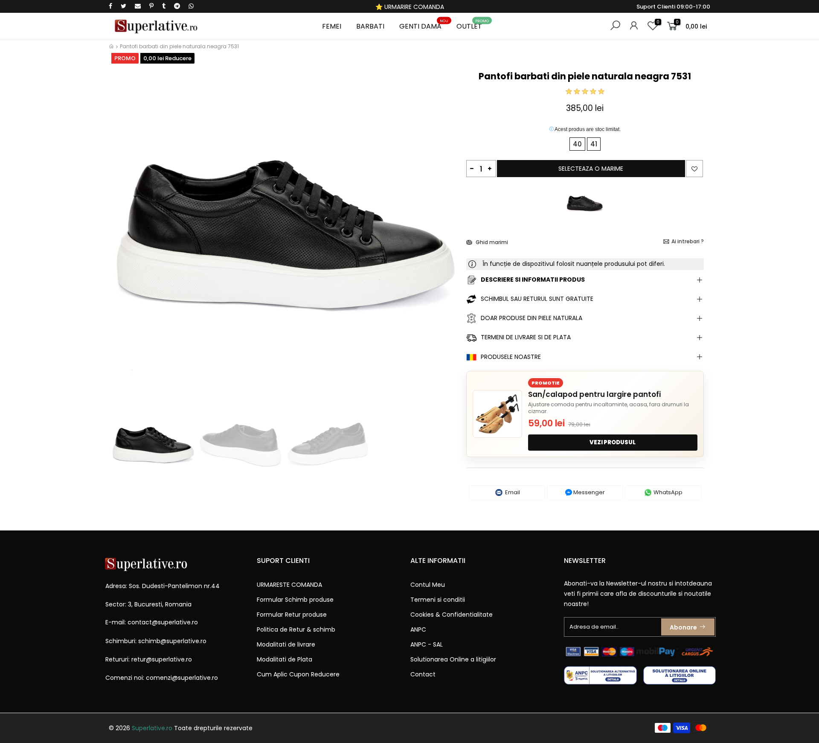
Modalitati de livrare (286, 644)
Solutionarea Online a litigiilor (453, 659)
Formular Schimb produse (295, 599)
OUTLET (472, 25)
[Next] (445, 233)
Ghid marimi (491, 242)
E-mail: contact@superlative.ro (151, 622)
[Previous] (123, 233)
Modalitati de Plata (284, 659)
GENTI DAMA (423, 25)
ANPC (418, 629)
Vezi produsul (613, 442)
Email (512, 492)
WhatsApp (667, 492)
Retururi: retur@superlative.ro (148, 659)
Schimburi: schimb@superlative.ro (155, 641)
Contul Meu (427, 584)
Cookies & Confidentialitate (451, 614)
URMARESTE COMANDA (289, 584)
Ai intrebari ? (687, 241)
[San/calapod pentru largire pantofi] (497, 414)
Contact (423, 674)
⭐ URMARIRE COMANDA (409, 7)
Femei (331, 26)
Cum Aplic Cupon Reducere (298, 674)
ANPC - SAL (426, 644)
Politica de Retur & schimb (296, 629)
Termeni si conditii (437, 599)
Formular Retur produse (292, 614)
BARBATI (370, 26)
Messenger (588, 492)
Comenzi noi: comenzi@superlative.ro (161, 677)
